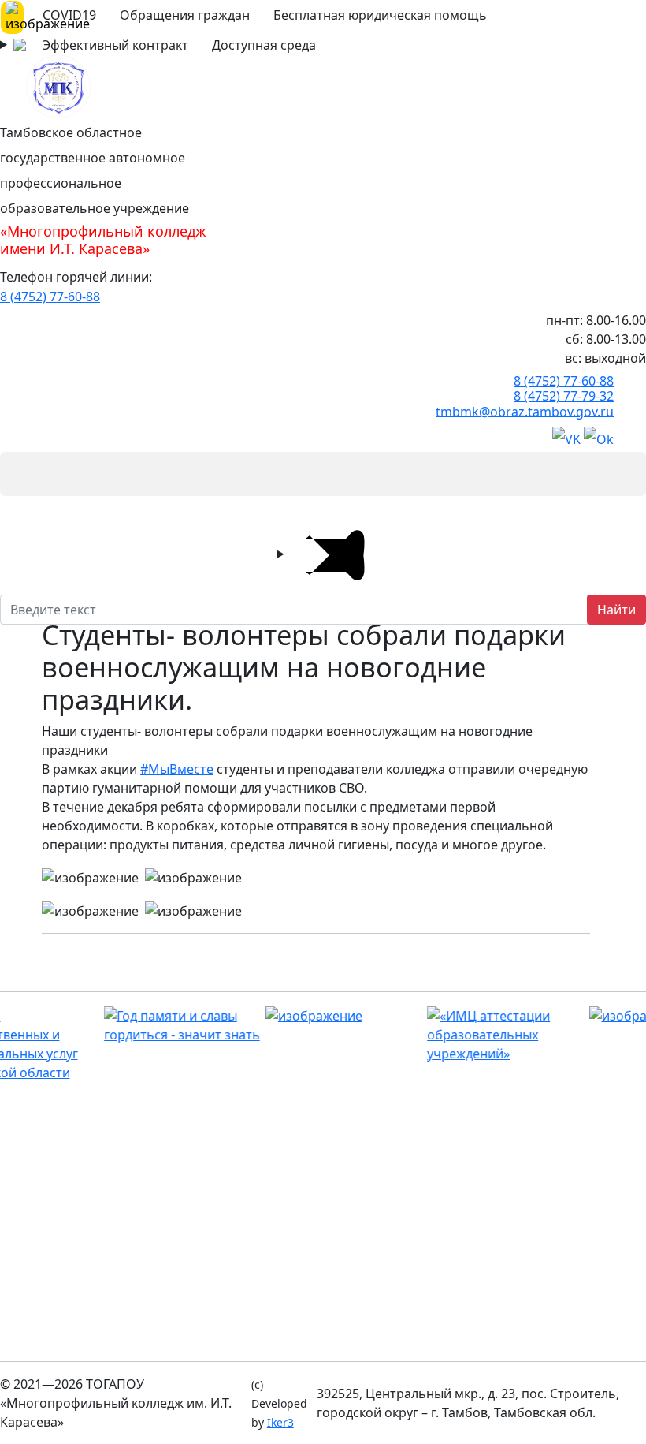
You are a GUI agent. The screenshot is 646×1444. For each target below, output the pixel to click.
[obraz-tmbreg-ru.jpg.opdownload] (306, 1015)
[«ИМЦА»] (468, 1034)
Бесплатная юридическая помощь (380, 15)
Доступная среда (264, 45)
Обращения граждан (185, 15)
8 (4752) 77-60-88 (50, 296)
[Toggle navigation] (22, 474)
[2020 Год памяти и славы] (145, 1025)
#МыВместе (176, 769)
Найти (616, 609)
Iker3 (280, 1422)
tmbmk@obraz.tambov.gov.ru (525, 411)
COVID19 (69, 15)
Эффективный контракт (115, 45)
